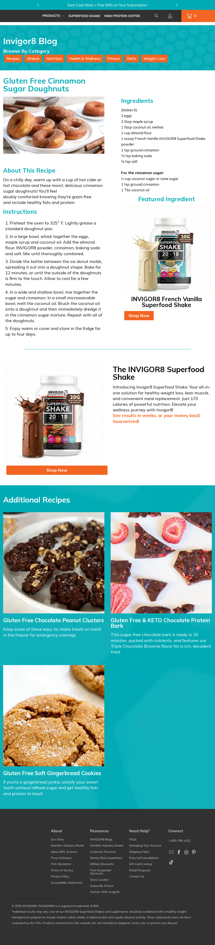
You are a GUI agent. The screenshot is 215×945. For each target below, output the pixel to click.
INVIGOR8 (29, 906)
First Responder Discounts (100, 871)
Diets (131, 58)
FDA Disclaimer (61, 864)
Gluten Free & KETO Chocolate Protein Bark (160, 623)
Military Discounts (102, 864)
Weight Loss (154, 58)
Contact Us (136, 876)
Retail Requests (140, 870)
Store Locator (99, 880)
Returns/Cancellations (144, 858)
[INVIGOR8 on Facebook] (179, 852)
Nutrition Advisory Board (67, 845)
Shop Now (138, 315)
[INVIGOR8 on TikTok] (171, 862)
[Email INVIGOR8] (171, 852)
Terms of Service (62, 870)
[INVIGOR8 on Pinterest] (194, 852)
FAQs (132, 839)
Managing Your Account (145, 845)
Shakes (33, 58)
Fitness (114, 58)
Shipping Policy (139, 852)
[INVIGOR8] (21, 15)
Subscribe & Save (102, 886)
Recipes (13, 58)
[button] (53, 15)
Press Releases (61, 858)
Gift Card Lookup (140, 864)
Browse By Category (26, 51)
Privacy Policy (60, 876)
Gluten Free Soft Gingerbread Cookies (52, 773)
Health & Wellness (85, 58)
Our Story (57, 839)
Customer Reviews (103, 852)
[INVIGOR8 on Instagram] (186, 852)
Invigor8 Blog (30, 41)
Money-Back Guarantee (106, 858)
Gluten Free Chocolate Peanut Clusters (53, 620)
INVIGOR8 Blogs (101, 839)
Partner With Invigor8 (104, 892)
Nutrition (54, 58)
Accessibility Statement (66, 883)
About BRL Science (64, 852)
